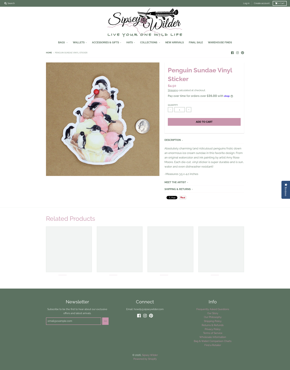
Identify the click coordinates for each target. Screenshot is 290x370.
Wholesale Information (212, 337)
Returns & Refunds (213, 325)
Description (172, 139)
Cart (281, 3)
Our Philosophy (213, 317)
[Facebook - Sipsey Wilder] (232, 52)
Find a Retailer (212, 345)
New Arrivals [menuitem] (174, 42)
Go (105, 321)
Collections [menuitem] (149, 42)
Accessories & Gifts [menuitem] (105, 42)
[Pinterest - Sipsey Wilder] (242, 52)
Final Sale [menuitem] (196, 42)
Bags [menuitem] (61, 42)
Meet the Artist (175, 182)
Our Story (212, 313)
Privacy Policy (213, 329)
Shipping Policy (213, 321)
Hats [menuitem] (129, 42)
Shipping (173, 90)
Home (49, 53)
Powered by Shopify (145, 358)
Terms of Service (212, 333)
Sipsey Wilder (150, 355)
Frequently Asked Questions (212, 309)
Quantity (173, 105)
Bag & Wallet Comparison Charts (212, 341)
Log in (246, 3)
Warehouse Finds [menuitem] (220, 42)
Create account (262, 3)
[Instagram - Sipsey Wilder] (237, 52)
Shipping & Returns (177, 189)
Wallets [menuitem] (79, 42)
